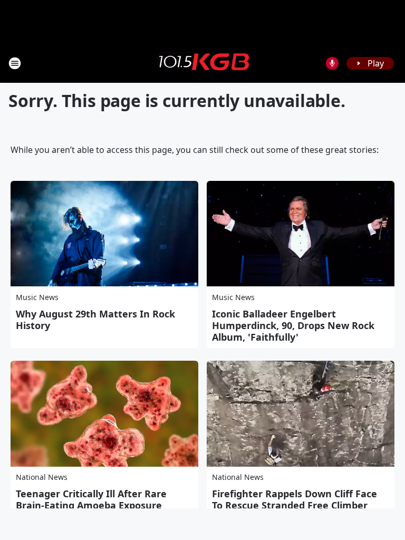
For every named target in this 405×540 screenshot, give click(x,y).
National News (42, 477)
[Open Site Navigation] (14, 63)
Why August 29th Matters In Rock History (95, 319)
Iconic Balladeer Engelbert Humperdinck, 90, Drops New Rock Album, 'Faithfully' (293, 325)
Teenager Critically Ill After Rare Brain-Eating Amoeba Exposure (91, 499)
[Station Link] (202, 62)
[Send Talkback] (332, 63)
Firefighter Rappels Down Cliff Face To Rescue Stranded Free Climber (294, 499)
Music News (37, 297)
